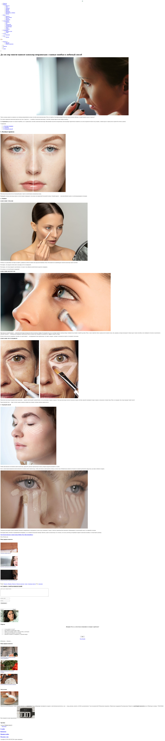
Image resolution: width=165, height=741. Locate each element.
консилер (41, 583)
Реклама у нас (5, 737)
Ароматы (8, 8)
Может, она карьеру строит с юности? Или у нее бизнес (17, 631)
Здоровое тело (9, 25)
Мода (4, 15)
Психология (8, 24)
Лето (4, 35)
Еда (6, 23)
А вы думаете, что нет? (10, 629)
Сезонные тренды (32, 583)
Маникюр (8, 11)
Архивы (2, 725)
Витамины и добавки (10, 12)
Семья (7, 32)
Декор (7, 27)
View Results (82, 638)
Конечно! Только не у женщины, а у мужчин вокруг (16, 634)
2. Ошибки (6, 127)
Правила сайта (5, 734)
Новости (5, 3)
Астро (4, 33)
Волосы (7, 10)
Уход (7, 6)
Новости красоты (9, 43)
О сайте (3, 729)
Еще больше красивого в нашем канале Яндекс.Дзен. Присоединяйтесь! (17, 534)
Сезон (26, 583)
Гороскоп (8, 34)
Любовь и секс (9, 31)
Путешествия (9, 26)
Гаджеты (8, 28)
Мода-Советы (9, 17)
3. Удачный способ (8, 129)
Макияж (7, 9)
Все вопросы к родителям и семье (12, 630)
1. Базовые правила (8, 126)
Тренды (7, 13)
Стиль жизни (6, 20)
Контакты (3, 731)
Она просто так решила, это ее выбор (13, 633)
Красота (5, 4)
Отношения (5, 30)
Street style (8, 19)
